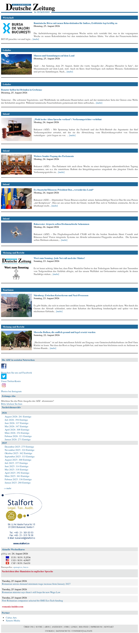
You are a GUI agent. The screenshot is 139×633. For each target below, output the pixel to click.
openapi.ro (17, 567)
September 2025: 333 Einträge (20, 456)
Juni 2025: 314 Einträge (16, 466)
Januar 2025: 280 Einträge (18, 482)
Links (74, 626)
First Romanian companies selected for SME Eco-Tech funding (32, 600)
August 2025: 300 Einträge (18, 459)
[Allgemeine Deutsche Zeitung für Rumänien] (26, 6)
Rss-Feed (83, 626)
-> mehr (7, 488)
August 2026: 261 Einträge (18, 416)
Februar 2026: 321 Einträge (18, 436)
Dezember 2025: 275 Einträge (19, 446)
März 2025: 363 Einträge (17, 476)
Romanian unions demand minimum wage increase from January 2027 (36, 583)
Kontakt (109, 626)
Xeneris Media (13, 620)
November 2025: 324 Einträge (19, 449)
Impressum (96, 626)
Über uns (28, 626)
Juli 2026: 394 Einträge (16, 419)
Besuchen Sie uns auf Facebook (16, 372)
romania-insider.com (12, 606)
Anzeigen (57, 626)
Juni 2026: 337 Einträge (16, 423)
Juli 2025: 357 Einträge (16, 463)
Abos (47, 626)
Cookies (49, 631)
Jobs (66, 626)
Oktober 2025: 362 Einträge (18, 453)
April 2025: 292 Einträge (17, 472)
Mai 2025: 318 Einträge (16, 469)
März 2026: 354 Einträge (17, 432)
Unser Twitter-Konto (11, 381)
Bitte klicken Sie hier (11, 403)
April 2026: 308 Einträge (17, 429)
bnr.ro (25, 567)
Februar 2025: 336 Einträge (18, 479)
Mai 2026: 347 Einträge (16, 426)
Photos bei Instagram (11, 391)
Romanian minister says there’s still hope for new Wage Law (31, 592)
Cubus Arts (11, 617)
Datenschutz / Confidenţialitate (74, 631)
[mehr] (35, 39)
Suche (39, 626)
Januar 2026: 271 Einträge (18, 439)
